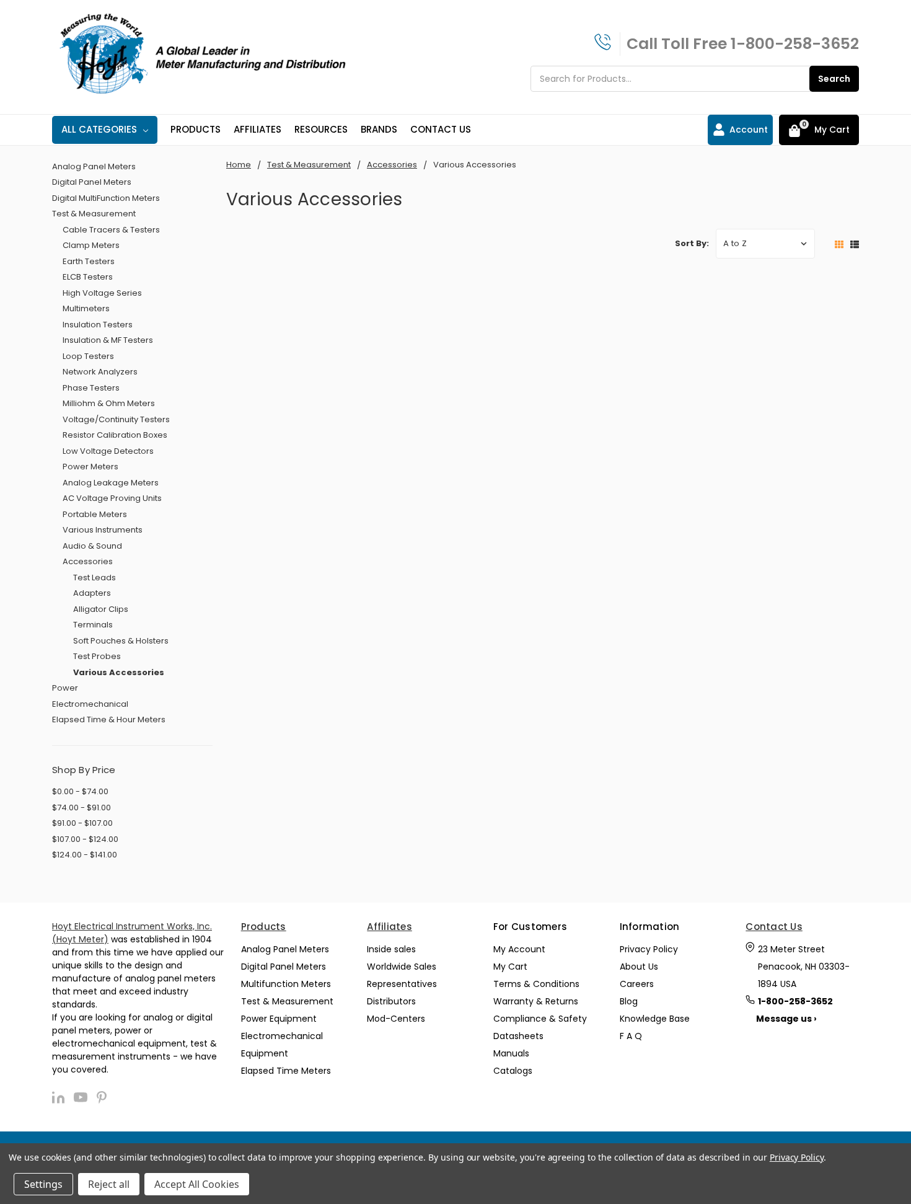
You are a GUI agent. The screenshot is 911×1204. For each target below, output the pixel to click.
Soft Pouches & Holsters (121, 641)
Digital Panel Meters (91, 182)
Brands (379, 129)
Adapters (92, 593)
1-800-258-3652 (795, 44)
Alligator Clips (100, 609)
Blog (629, 1001)
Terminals (93, 625)
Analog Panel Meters (94, 166)
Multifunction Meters (286, 984)
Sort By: (692, 243)
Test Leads (94, 577)
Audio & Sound (92, 546)
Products (195, 129)
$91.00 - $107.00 (82, 823)
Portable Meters (95, 514)
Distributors (391, 1001)
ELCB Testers (88, 277)
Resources (321, 129)
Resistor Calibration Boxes (115, 435)
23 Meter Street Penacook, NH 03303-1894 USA (804, 966)
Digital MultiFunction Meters (106, 198)
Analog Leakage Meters (111, 483)
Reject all (109, 1184)
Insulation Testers (98, 324)
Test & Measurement (94, 213)
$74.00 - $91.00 (81, 807)
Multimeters (86, 308)
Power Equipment (279, 1018)
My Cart (510, 966)
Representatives (402, 984)
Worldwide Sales (401, 966)
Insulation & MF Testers (108, 340)
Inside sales (391, 949)
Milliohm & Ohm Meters (109, 403)
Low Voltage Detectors (108, 451)
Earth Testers (89, 261)
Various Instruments (103, 530)
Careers (637, 984)
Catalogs (512, 1071)
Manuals (511, 1053)
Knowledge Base (655, 1018)
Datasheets (518, 1036)
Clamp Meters (91, 245)
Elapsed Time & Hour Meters (108, 719)
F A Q (631, 1036)
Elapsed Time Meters (286, 1071)
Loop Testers (88, 356)
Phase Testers (91, 388)
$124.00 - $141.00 (84, 855)
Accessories (88, 561)
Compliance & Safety (540, 1018)
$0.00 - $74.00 (80, 791)
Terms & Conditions (536, 984)
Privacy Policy (649, 949)
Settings (43, 1184)
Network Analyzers (100, 372)
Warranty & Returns (535, 1001)
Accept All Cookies (196, 1184)
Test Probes (97, 656)
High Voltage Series (102, 293)
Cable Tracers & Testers (111, 230)
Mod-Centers (396, 1018)
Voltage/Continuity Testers (116, 419)
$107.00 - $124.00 (85, 839)
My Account (519, 949)
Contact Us (440, 129)
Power (65, 688)
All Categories (99, 129)
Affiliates (257, 129)
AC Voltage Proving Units (112, 498)
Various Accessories (118, 672)
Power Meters (90, 466)
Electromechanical (90, 704)
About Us (639, 966)
